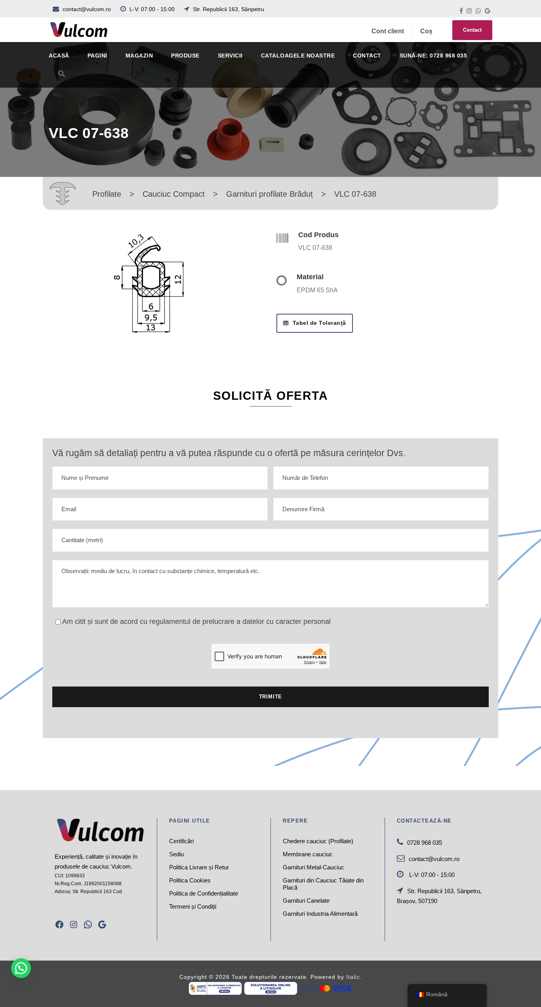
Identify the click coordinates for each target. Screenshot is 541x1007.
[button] (62, 79)
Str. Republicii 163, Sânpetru (227, 9)
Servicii (230, 55)
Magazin (139, 55)
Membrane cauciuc (308, 854)
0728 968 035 (424, 842)
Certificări (181, 841)
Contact (472, 30)
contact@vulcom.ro (86, 9)
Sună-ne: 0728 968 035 (433, 55)
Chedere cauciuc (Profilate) (318, 841)
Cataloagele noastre (298, 55)
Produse (185, 55)
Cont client (387, 31)
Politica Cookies (190, 880)
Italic (353, 977)
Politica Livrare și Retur (199, 867)
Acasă (59, 55)
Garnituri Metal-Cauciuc (313, 867)
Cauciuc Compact (174, 194)
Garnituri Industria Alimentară (320, 913)
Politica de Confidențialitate (203, 893)
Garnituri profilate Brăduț (269, 194)
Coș (426, 31)
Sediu (176, 854)
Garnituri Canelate (306, 900)
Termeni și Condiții (192, 906)
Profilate (106, 194)
